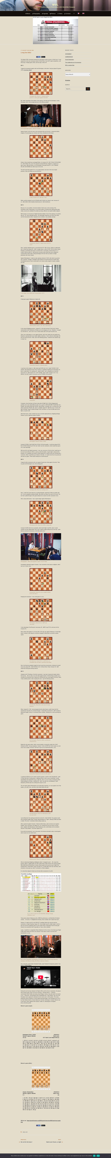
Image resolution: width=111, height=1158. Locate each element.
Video (60, 13)
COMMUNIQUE (69, 56)
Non (98, 1155)
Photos (53, 13)
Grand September (69, 59)
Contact (68, 13)
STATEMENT (68, 54)
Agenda (45, 13)
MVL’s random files (69, 65)
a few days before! (28, 70)
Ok (94, 1155)
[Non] (109, 1155)
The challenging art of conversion (73, 62)
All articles (67, 80)
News (28, 13)
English (25, 1132)
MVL (55, 4)
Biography (36, 13)
